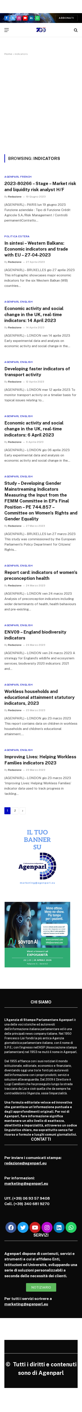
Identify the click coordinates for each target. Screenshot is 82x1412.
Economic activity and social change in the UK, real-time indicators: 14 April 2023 (33, 314)
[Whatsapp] (71, 1227)
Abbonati (66, 18)
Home (8, 53)
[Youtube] (35, 1227)
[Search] (75, 30)
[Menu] (6, 30)
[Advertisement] (41, 104)
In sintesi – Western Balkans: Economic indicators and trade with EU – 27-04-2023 (36, 249)
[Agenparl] (41, 30)
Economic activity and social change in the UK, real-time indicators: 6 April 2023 (33, 428)
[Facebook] (10, 1227)
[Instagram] (47, 1227)
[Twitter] (22, 1227)
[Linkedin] (59, 1227)
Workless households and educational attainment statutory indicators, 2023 (39, 697)
